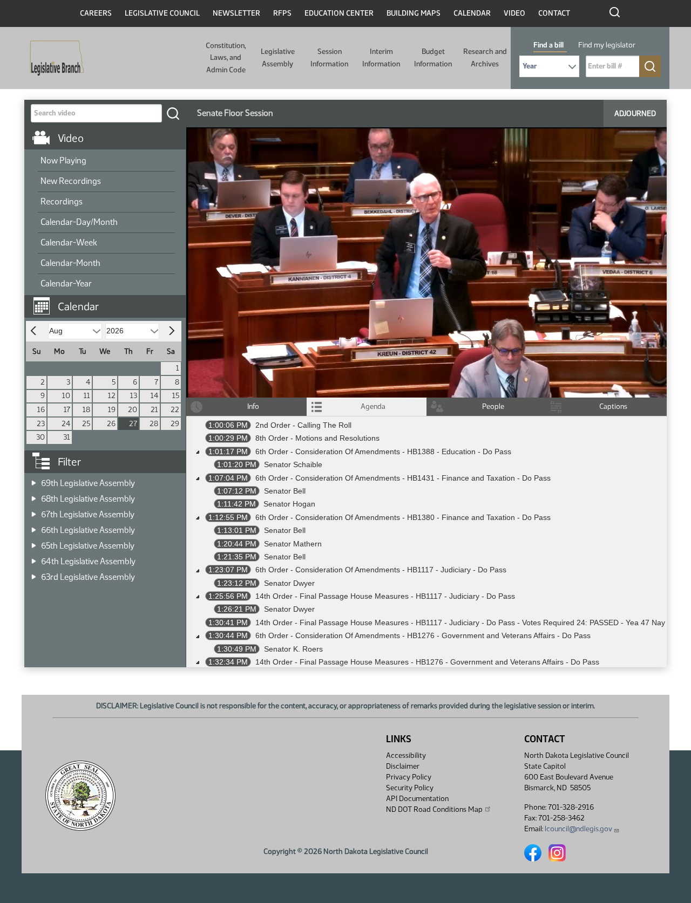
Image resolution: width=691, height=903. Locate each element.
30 (40, 437)
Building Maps (414, 13)
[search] (172, 113)
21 (154, 409)
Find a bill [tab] (548, 45)
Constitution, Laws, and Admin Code (226, 57)
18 (86, 409)
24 (66, 423)
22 (175, 409)
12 (112, 395)
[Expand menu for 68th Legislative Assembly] (34, 495)
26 (111, 423)
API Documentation (417, 798)
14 (154, 395)
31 (66, 437)
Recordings (61, 201)
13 (133, 395)
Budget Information (433, 57)
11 (87, 395)
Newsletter (236, 13)
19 (112, 409)
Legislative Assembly (278, 57)
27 (133, 423)
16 (41, 409)
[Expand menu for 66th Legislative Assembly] (34, 527)
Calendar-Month (70, 263)
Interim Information (381, 57)
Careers (96, 13)
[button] (109, 301)
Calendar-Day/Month (79, 222)
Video (514, 13)
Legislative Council (162, 13)
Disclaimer (402, 766)
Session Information (329, 57)
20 (132, 409)
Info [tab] (253, 406)
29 (175, 423)
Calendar (472, 13)
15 (175, 395)
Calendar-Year (66, 283)
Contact (554, 13)
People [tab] (493, 406)
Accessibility (406, 755)
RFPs (282, 13)
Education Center (339, 13)
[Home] (53, 58)
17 (67, 409)
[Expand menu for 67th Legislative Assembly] (34, 511)
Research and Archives (485, 57)
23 (41, 423)
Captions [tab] (613, 406)
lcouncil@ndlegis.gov (578, 828)
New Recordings (70, 181)
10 (66, 395)
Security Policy (409, 787)
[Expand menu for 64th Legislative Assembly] (34, 558)
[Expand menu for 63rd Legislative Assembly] (34, 574)
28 (154, 423)
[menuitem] (106, 161)
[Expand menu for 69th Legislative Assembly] (34, 480)
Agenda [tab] (373, 406)
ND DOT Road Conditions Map (434, 809)
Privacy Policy (408, 777)
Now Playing (63, 160)
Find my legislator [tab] (606, 45)
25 (86, 423)
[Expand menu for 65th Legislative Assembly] (34, 542)
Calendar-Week (68, 242)
